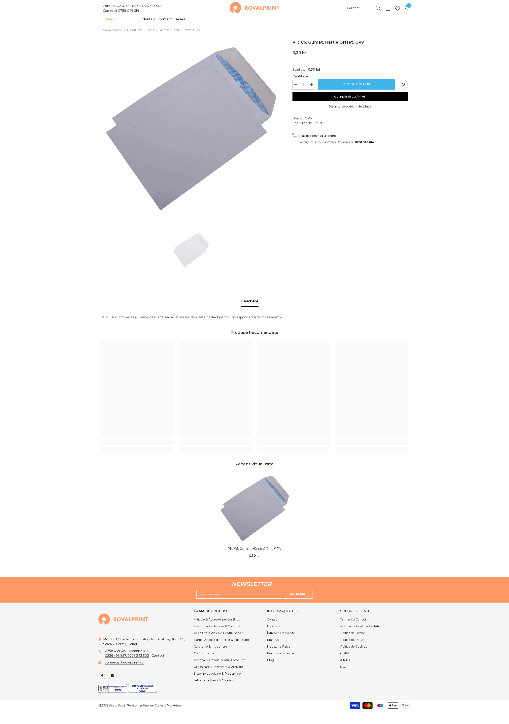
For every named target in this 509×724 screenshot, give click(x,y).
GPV (308, 118)
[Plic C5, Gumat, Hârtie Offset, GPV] (255, 508)
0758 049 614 (128, 11)
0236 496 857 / (129, 6)
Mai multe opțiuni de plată (350, 106)
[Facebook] (102, 675)
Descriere (249, 301)
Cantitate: (300, 76)
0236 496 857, (116, 656)
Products (134, 30)
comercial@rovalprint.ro (124, 662)
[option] (191, 129)
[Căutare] (364, 8)
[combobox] (360, 8)
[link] (137, 442)
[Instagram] (113, 675)
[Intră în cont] (388, 8)
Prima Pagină (111, 30)
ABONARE (297, 594)
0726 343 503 (151, 6)
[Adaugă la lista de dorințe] (403, 85)
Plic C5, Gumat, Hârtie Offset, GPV (254, 549)
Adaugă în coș (356, 84)
